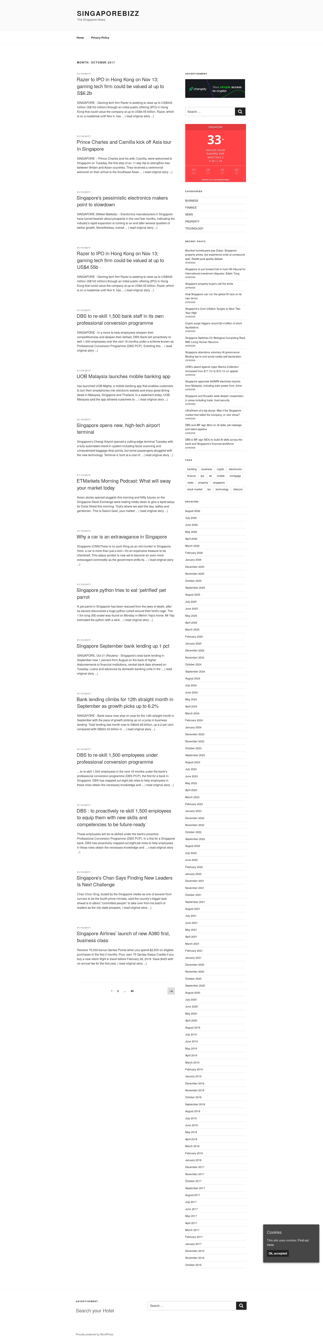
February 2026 (194, 553)
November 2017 (194, 1174)
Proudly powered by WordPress (94, 1334)
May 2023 (191, 783)
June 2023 (191, 776)
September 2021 (195, 902)
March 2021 (192, 943)
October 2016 (193, 1265)
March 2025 (192, 629)
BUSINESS (191, 200)
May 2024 (191, 699)
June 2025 (191, 608)
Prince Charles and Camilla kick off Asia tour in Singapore (124, 145)
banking (192, 469)
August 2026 (192, 511)
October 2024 (193, 664)
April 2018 (191, 1139)
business (207, 469)
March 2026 (192, 546)
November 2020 (194, 971)
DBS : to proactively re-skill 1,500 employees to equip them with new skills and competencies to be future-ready (124, 817)
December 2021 (194, 881)
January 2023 (193, 811)
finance (191, 476)
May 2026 (191, 532)
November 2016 (194, 1258)
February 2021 (194, 950)
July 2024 (191, 685)
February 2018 (194, 1153)
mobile (221, 476)
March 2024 (192, 713)
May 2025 (191, 615)
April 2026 (191, 539)
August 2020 (192, 992)
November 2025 (194, 573)
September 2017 (195, 1188)
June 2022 (191, 860)
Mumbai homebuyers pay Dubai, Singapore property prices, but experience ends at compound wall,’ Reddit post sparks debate (215, 255)
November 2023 (194, 741)
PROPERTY (192, 221)
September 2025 (195, 587)
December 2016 (194, 1251)
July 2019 (191, 1034)
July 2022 (191, 853)
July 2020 (191, 999)
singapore (219, 482)
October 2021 (193, 895)
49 (133, 991)
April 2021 (191, 936)
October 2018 (193, 1097)
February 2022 (194, 867)
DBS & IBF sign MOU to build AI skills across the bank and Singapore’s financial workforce (213, 441)
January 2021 (193, 957)
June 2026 (191, 525)
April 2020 (191, 1020)
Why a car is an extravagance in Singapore (122, 536)
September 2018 (195, 1104)
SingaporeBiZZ (108, 13)
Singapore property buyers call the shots (209, 283)
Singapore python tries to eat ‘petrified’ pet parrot (121, 593)
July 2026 (191, 518)
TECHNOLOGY (194, 228)
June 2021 (191, 923)
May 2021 (191, 929)
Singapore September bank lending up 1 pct (123, 645)
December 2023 (194, 734)
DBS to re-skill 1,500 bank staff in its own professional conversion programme (120, 319)
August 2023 (192, 762)
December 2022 (194, 818)
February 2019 (194, 1069)
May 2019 (191, 1048)
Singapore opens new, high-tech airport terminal (118, 428)
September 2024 (195, 671)
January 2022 (193, 874)
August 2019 (192, 1027)
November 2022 (194, 825)
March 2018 (192, 1146)
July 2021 (191, 915)
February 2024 (194, 720)
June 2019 (191, 1041)
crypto (220, 469)
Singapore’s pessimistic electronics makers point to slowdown (122, 201)
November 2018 (194, 1090)
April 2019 (191, 1055)
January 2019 (193, 1076)
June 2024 (191, 692)
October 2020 (193, 978)
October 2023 (193, 748)
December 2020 (194, 964)
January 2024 (193, 727)
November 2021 (194, 888)
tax (209, 489)
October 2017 (193, 1181)
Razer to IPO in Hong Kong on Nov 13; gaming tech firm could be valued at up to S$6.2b (120, 86)
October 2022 (193, 832)
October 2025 (193, 581)
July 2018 (191, 1118)
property (203, 482)
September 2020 (195, 985)
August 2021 (192, 909)
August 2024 (192, 678)
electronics (235, 469)
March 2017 (192, 1230)
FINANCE (191, 207)
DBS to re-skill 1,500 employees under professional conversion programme (117, 758)
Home (80, 37)
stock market (194, 489)
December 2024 (194, 650)
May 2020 (191, 1013)
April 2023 (191, 790)
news (190, 482)
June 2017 (191, 1209)
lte (210, 476)
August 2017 (192, 1195)
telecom (238, 489)
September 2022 (195, 839)
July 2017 (191, 1202)
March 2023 (192, 797)
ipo (202, 476)
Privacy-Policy (100, 37)
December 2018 (194, 1083)
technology (222, 489)
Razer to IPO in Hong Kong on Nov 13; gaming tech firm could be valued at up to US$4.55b (120, 260)
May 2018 (191, 1132)
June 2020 (191, 1006)
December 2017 (194, 1167)
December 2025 (194, 567)
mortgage (235, 476)
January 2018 (193, 1160)
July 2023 (191, 769)
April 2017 (191, 1223)
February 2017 (194, 1237)
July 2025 (191, 601)
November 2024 (194, 657)
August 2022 (192, 846)
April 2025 (191, 622)
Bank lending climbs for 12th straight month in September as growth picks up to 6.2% (125, 702)
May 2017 (191, 1216)
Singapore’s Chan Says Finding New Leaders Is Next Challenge (125, 881)
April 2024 (191, 706)
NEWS (189, 214)
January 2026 (193, 559)
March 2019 (192, 1062)
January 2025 (193, 643)
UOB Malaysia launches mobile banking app (123, 375)
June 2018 (191, 1125)
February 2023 (194, 804)
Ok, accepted (278, 1253)
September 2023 (195, 755)
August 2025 (192, 594)
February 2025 (194, 636)
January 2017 (193, 1244)
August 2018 (192, 1111)
